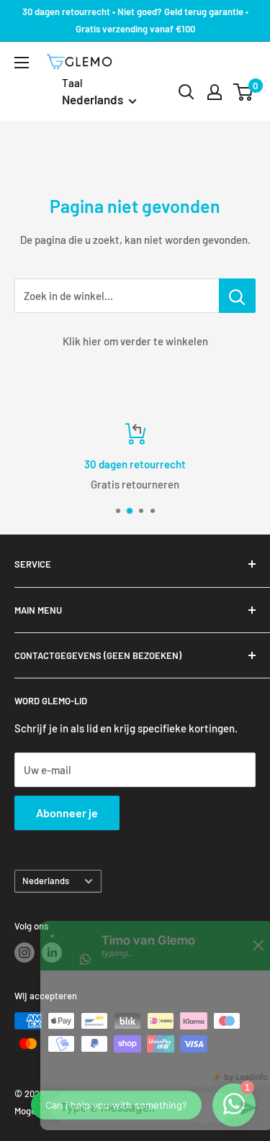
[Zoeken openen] (186, 92)
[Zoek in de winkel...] (237, 295)
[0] (244, 92)
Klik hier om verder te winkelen (135, 341)
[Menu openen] (21, 62)
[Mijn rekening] (214, 92)
